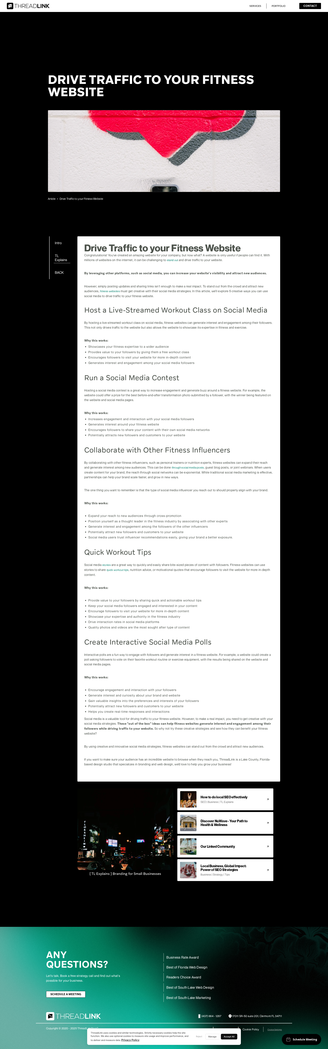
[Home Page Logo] (28, 6)
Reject (199, 1036)
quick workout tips (117, 570)
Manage (212, 1036)
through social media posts (188, 467)
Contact (310, 6)
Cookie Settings (275, 1029)
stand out (173, 260)
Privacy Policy (130, 1040)
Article (52, 198)
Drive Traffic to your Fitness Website (81, 198)
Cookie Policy (251, 1029)
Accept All (229, 1036)
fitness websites (110, 291)
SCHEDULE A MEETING (65, 994)
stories (106, 565)
